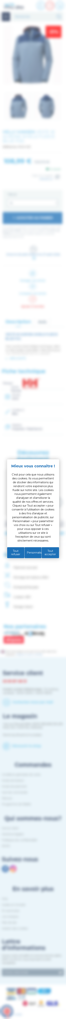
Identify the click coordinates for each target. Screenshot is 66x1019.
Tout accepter (50, 552)
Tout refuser (15, 552)
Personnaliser (34, 552)
